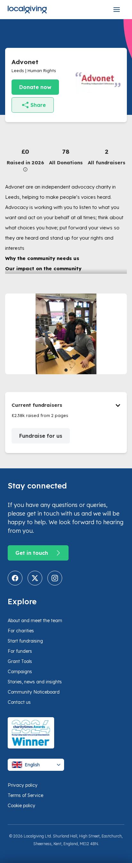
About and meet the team (35, 620)
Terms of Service (25, 795)
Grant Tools (20, 661)
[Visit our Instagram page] (54, 578)
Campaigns (20, 671)
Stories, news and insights (35, 682)
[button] (25, 159)
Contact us (19, 702)
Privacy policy (22, 785)
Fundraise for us (40, 436)
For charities (21, 631)
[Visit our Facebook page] (15, 578)
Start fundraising (25, 641)
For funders (20, 651)
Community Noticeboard (34, 692)
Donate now (35, 87)
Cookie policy (21, 805)
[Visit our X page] (35, 578)
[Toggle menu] (116, 9)
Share (38, 105)
